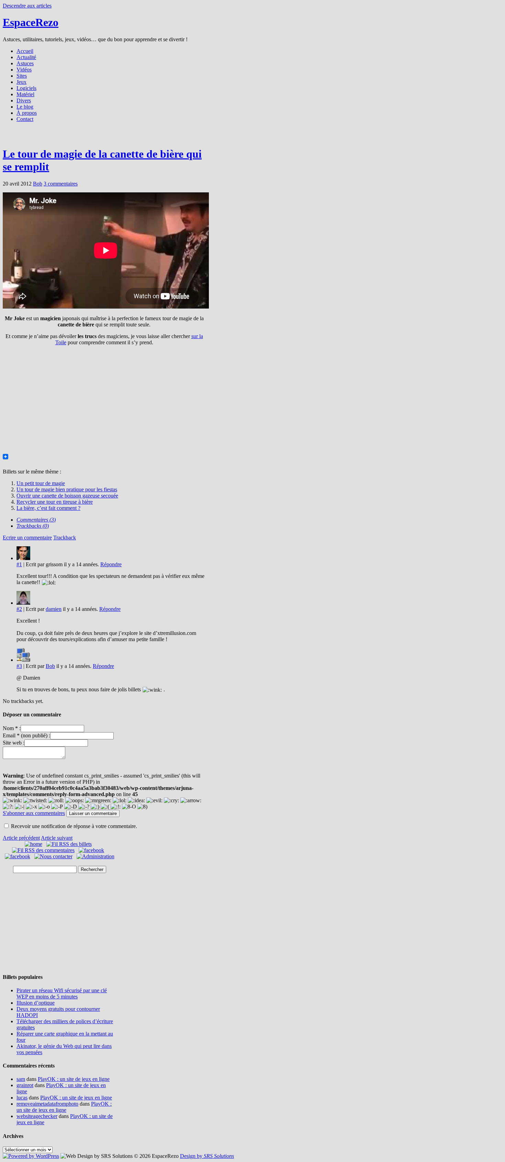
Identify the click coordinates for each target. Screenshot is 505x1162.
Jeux (21, 82)
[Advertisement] (252, 136)
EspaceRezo (30, 22)
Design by (207, 1156)
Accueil (24, 51)
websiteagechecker (36, 1116)
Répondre (111, 564)
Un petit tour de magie (40, 483)
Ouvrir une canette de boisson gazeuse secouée (67, 496)
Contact (24, 119)
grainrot (24, 1085)
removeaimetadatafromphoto (47, 1104)
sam (20, 1079)
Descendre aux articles (27, 6)
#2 (19, 609)
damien (53, 609)
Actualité (26, 57)
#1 (19, 564)
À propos (26, 113)
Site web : (13, 743)
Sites (21, 76)
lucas (21, 1097)
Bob (37, 184)
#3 (19, 666)
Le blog (24, 107)
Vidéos (24, 69)
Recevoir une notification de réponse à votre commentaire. (74, 826)
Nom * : (12, 728)
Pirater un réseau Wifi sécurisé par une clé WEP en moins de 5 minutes (61, 993)
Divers (23, 100)
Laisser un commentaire (93, 813)
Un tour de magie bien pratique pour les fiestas (66, 489)
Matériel (25, 94)
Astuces (25, 63)
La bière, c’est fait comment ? (48, 508)
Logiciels (26, 88)
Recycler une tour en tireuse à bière (54, 502)
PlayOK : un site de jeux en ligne (74, 1079)
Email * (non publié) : (26, 735)
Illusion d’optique (35, 1003)
